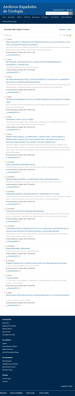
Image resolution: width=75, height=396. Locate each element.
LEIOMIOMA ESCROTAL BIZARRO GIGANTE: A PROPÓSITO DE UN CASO (32, 194)
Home (4, 17)
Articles (19, 17)
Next (68, 29)
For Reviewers (54, 17)
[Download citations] (60, 35)
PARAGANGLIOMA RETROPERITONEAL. (21, 164)
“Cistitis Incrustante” (12, 278)
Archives (5, 381)
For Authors (44, 17)
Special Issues (35, 17)
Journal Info (11, 17)
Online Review (7, 361)
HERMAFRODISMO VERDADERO (18, 248)
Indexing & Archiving (9, 326)
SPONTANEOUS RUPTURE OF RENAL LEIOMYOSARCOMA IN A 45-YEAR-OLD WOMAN (37, 295)
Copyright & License (8, 335)
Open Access (6, 332)
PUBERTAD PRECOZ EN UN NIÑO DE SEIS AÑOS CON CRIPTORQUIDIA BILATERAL (36, 263)
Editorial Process (7, 349)
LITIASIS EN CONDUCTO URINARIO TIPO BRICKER (25, 211)
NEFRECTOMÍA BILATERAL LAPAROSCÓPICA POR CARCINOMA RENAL (32, 179)
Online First (27, 17)
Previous (62, 29)
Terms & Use (31, 393)
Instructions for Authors (9, 346)
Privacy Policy (44, 393)
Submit (4, 343)
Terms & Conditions (16, 393)
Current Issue (6, 379)
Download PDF (12, 55)
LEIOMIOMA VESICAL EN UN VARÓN (19, 119)
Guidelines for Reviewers (10, 364)
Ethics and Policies (66, 17)
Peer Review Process (8, 367)
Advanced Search (58, 10)
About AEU (5, 323)
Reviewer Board (7, 370)
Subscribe (70, 10)
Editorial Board (7, 329)
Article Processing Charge (9, 21)
